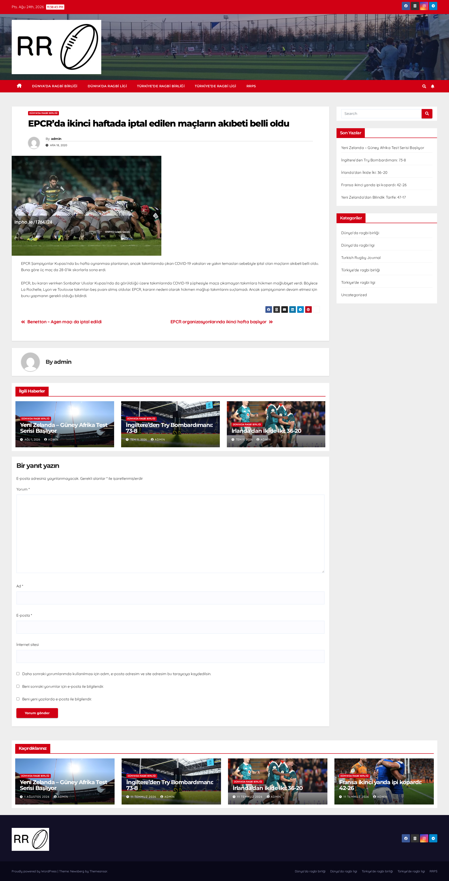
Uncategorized (354, 294)
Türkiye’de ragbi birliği (161, 86)
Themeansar (98, 871)
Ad (19, 586)
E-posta (24, 615)
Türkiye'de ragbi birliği (360, 270)
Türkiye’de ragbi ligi (215, 86)
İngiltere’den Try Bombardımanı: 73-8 (169, 428)
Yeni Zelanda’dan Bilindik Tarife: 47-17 (373, 197)
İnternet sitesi (27, 644)
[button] (424, 86)
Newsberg (77, 871)
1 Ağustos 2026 (37, 796)
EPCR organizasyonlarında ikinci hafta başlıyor (218, 321)
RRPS (251, 86)
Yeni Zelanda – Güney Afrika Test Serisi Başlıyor (63, 428)
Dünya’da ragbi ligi (107, 86)
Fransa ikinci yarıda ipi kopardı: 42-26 (374, 184)
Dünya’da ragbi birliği (54, 86)
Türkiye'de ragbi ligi (358, 282)
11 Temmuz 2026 (144, 796)
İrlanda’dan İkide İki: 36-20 (266, 430)
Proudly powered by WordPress (35, 871)
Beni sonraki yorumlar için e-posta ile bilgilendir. (63, 686)
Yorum (23, 489)
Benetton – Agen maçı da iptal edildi (64, 321)
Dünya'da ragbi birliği (43, 113)
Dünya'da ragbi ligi (358, 245)
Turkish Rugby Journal (361, 257)
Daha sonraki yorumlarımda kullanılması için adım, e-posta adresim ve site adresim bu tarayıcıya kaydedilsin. (116, 673)
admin (56, 139)
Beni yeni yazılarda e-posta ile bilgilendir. (57, 699)
